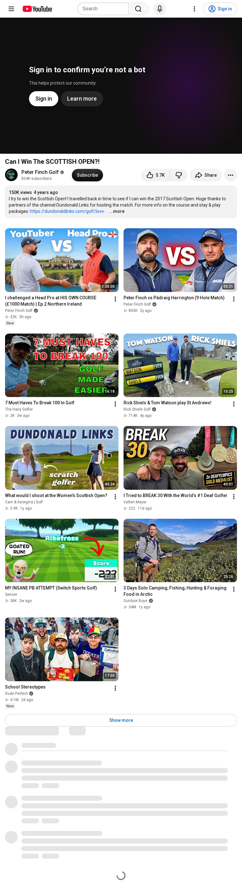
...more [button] (116, 211)
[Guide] (11, 9)
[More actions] (230, 175)
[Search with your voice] (159, 9)
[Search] (138, 9)
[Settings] (194, 9)
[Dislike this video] (178, 175)
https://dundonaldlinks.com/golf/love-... (69, 211)
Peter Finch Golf (40, 172)
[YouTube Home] (37, 9)
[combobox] (105, 9)
